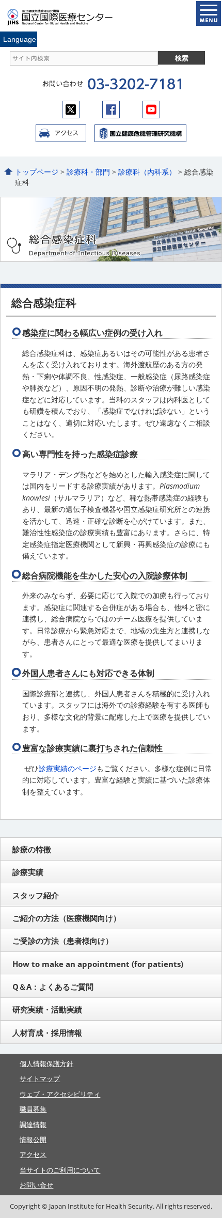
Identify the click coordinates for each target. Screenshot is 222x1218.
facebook (111, 109)
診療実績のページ (68, 768)
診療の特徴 (31, 849)
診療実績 (27, 872)
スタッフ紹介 (35, 895)
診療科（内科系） (147, 172)
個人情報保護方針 (46, 1063)
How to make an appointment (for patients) (97, 964)
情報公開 (33, 1139)
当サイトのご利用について (60, 1170)
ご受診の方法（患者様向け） (62, 940)
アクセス (61, 133)
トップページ (36, 172)
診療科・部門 (88, 172)
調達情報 (33, 1124)
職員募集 (33, 1109)
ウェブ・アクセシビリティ (60, 1094)
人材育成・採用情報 (47, 1032)
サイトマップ (40, 1078)
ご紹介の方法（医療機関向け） (66, 918)
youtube (151, 109)
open (208, 13)
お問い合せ (36, 1185)
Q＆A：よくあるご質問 (52, 986)
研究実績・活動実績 (47, 1009)
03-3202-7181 (134, 84)
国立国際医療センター (66, 17)
